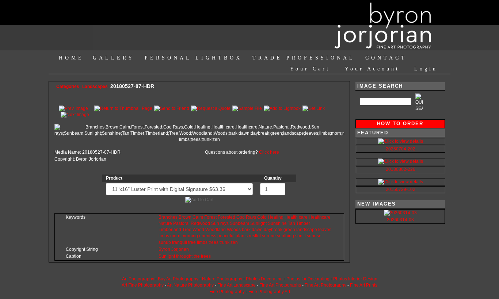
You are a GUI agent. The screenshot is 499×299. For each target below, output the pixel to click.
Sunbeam (239, 223)
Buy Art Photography (178, 278)
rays (224, 223)
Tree (186, 229)
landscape (306, 229)
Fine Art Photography (325, 285)
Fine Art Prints (363, 285)
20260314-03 (400, 219)
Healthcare (320, 217)
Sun (215, 223)
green (289, 229)
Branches (168, 217)
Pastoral (181, 223)
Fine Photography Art (269, 291)
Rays (251, 217)
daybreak (273, 229)
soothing (285, 235)
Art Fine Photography (143, 285)
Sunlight (258, 223)
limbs (164, 235)
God (240, 217)
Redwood (200, 223)
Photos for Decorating (308, 278)
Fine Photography (227, 291)
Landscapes (95, 86)
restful (255, 235)
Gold (262, 217)
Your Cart (310, 69)
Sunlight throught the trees (185, 256)
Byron (164, 249)
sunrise (314, 235)
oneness (207, 235)
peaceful (226, 235)
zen (234, 242)
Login (426, 69)
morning (190, 235)
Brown (185, 217)
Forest (210, 217)
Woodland (215, 229)
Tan (291, 223)
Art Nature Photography (190, 285)
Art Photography (138, 278)
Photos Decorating (264, 278)
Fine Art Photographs (280, 285)
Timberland (170, 229)
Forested (226, 217)
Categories (67, 86)
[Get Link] (313, 108)
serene (269, 235)
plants (242, 235)
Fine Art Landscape (236, 285)
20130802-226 (400, 169)
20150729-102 (400, 189)
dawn (257, 229)
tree (192, 242)
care (303, 217)
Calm (198, 217)
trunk (224, 242)
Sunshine (277, 223)
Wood (198, 229)
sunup (165, 242)
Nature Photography (222, 278)
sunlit (300, 235)
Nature (165, 223)
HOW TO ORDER (400, 123)
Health (291, 217)
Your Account (372, 69)
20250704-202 (400, 149)
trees (213, 242)
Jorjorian (180, 249)
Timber (303, 223)
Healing (275, 217)
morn (175, 235)
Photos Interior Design (355, 278)
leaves (324, 229)
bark (246, 229)
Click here (269, 152)
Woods (234, 229)
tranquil (179, 242)
